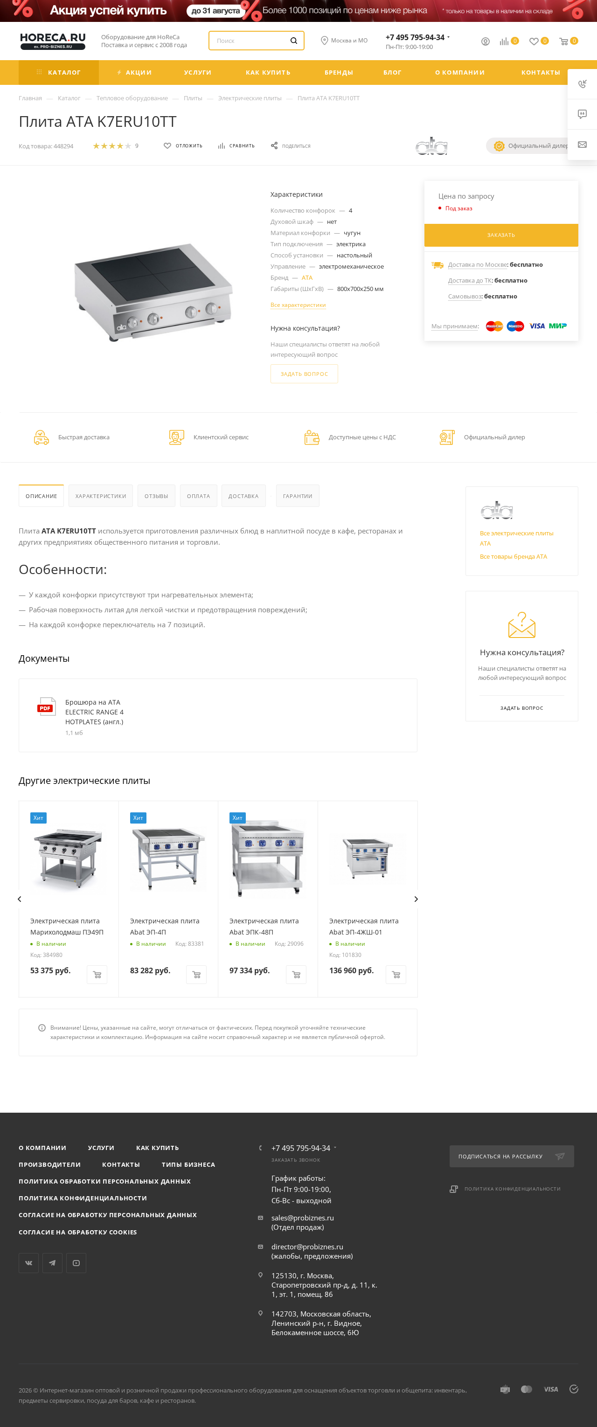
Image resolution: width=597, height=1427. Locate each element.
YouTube (76, 1263)
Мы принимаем (454, 326)
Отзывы (156, 495)
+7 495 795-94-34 (415, 37)
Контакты (121, 1164)
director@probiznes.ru (307, 1246)
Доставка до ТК (470, 280)
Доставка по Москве (477, 264)
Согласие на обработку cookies (78, 1232)
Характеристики (101, 495)
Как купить (157, 1147)
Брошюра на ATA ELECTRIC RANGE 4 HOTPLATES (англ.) (94, 712)
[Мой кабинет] (485, 42)
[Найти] (294, 40)
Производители (50, 1164)
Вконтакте (29, 1263)
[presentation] (19, 899)
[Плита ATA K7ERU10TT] (152, 298)
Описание (41, 495)
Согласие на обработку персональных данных (108, 1215)
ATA (307, 277)
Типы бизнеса (188, 1164)
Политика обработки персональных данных (105, 1181)
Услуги (101, 1147)
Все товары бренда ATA (513, 556)
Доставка (243, 495)
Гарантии (297, 495)
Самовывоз (464, 296)
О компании (43, 1147)
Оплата (198, 495)
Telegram (52, 1263)
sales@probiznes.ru (302, 1217)
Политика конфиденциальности (83, 1198)
